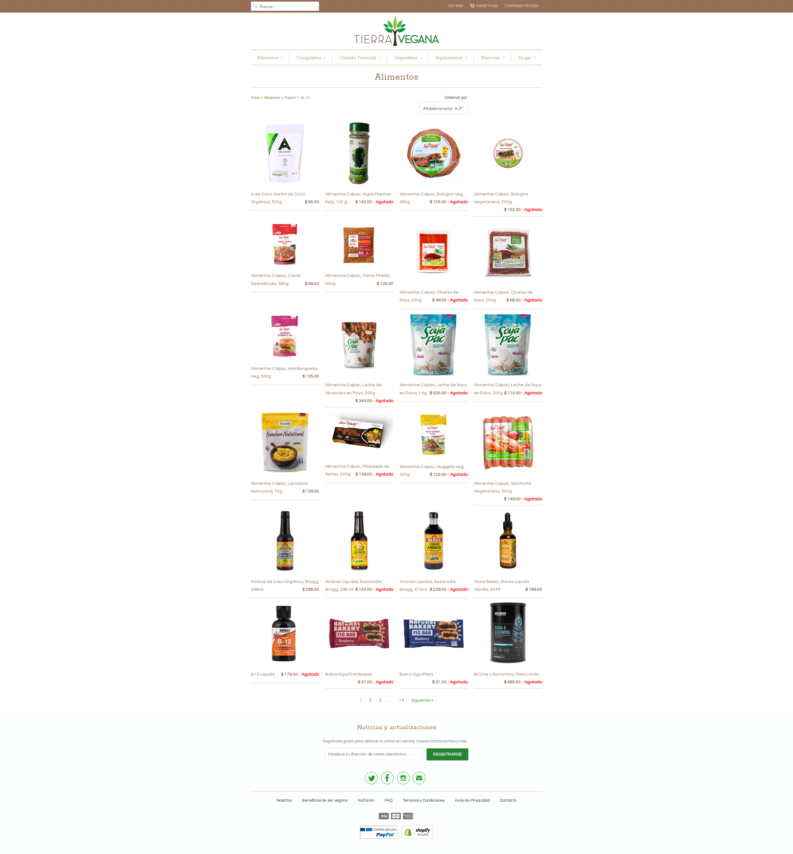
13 (401, 700)
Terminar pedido (521, 6)
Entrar (455, 6)
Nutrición (366, 800)
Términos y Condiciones (424, 800)
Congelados (311, 58)
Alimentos (270, 58)
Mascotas (493, 58)
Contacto (508, 800)
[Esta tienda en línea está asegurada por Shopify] (415, 837)
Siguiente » (422, 700)
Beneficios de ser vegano (325, 800)
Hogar (527, 58)
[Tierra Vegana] (396, 32)
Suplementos (451, 58)
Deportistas (408, 58)
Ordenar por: (456, 97)
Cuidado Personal (360, 58)
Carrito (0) (487, 6)
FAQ (388, 800)
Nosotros (284, 800)
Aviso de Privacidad (472, 800)
